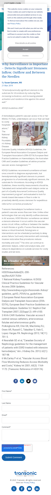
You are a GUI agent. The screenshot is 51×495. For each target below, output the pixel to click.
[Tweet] (28, 381)
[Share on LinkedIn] (22, 381)
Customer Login (12, 3)
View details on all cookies (25, 43)
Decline (25, 56)
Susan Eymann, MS (13, 82)
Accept (25, 49)
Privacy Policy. (15, 23)
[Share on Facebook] (15, 381)
